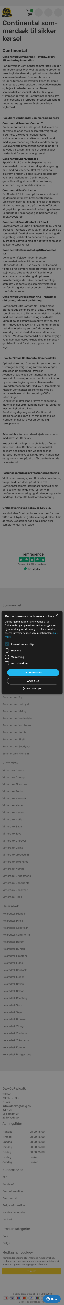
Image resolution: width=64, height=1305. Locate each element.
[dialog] (32, 652)
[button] (32, 688)
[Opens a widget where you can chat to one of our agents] (52, 1299)
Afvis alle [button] (33, 681)
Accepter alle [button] (33, 672)
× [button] (57, 614)
